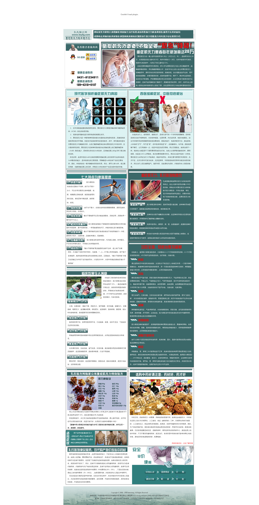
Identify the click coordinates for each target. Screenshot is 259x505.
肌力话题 (150, 36)
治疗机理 (133, 32)
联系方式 (176, 36)
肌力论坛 (167, 36)
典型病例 (124, 36)
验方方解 (150, 32)
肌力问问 (159, 36)
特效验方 (124, 32)
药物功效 (107, 36)
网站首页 (98, 32)
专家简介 (107, 32)
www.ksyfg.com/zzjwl (140, 496)
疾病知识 (133, 36)
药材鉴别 (176, 32)
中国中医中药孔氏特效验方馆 (108, 496)
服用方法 (167, 32)
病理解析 (116, 32)
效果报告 (159, 32)
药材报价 (116, 36)
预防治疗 (141, 36)
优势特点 (98, 36)
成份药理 (141, 32)
